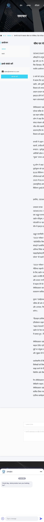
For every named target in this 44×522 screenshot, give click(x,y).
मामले (3, 54)
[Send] (41, 518)
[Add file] (2, 518)
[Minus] (41, 471)
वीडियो (37, 5)
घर (4, 36)
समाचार (9, 36)
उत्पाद (28, 5)
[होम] (8, 5)
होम (21, 5)
